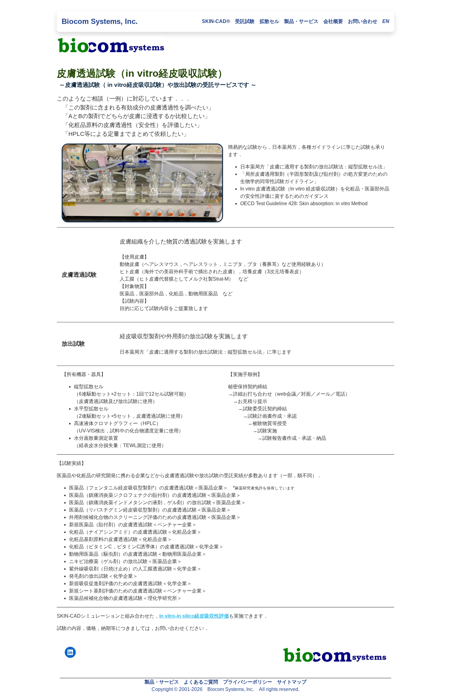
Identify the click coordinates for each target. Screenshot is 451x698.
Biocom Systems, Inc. (100, 21)
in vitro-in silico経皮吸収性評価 (194, 616)
